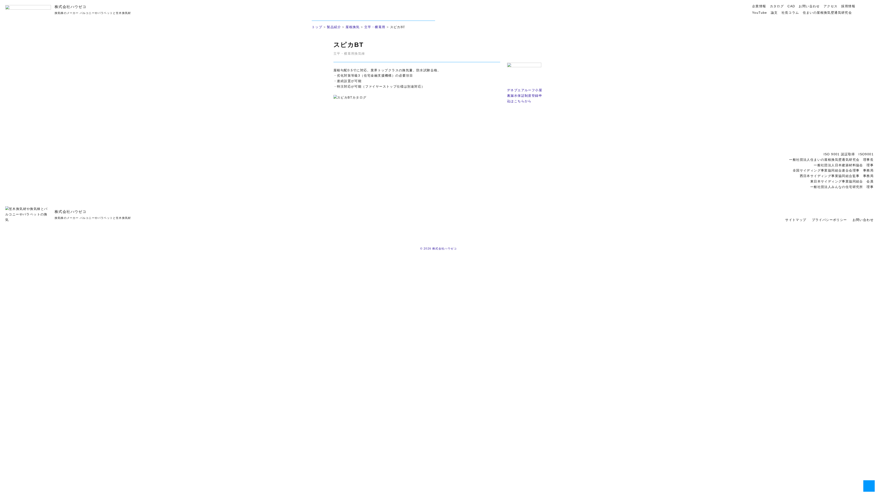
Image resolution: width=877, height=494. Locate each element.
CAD (791, 6)
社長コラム (790, 12)
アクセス (831, 6)
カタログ (777, 6)
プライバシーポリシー (829, 220)
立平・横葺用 (374, 27)
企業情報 (759, 6)
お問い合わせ (809, 6)
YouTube (759, 12)
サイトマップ (795, 220)
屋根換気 (353, 27)
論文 (774, 12)
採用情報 (848, 6)
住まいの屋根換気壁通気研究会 (827, 12)
